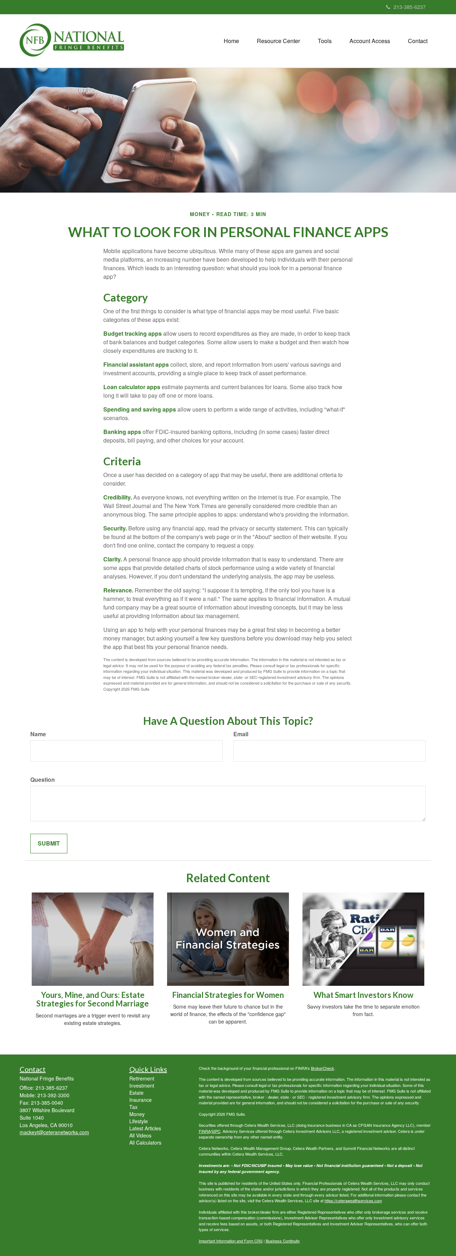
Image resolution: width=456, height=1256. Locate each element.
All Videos (140, 1135)
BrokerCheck (322, 1068)
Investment (141, 1085)
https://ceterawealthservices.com (353, 1200)
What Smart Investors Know (363, 995)
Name (38, 734)
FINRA (205, 1131)
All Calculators (145, 1142)
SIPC (216, 1131)
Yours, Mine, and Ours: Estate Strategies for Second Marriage (92, 999)
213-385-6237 (410, 6)
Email (240, 734)
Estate (136, 1092)
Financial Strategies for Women (228, 995)
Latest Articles (145, 1128)
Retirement (141, 1078)
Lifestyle (138, 1121)
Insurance (140, 1099)
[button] (278, 41)
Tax (133, 1106)
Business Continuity (283, 1241)
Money (137, 1114)
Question (42, 780)
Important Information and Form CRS (231, 1241)
